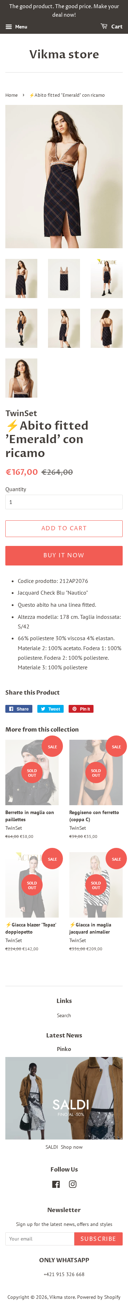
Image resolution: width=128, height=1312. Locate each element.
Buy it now (64, 555)
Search (64, 1015)
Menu (20, 26)
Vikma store (64, 55)
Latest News (64, 1036)
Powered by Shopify (99, 1297)
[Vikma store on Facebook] (56, 1186)
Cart (116, 26)
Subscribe (98, 1239)
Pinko (64, 1049)
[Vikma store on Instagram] (72, 1186)
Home (11, 95)
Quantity (15, 489)
